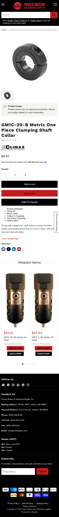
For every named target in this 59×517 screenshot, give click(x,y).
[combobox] (25, 15)
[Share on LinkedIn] (14, 249)
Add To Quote (30, 202)
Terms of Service (29, 506)
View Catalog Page (9, 238)
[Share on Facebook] (3, 249)
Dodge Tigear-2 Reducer (17, 21)
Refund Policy (27, 503)
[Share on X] (9, 249)
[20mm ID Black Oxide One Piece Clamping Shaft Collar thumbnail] (7, 95)
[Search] (54, 15)
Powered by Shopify (29, 512)
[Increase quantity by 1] (25, 175)
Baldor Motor (36, 21)
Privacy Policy (13, 503)
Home (4, 30)
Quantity (5, 169)
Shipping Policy (42, 503)
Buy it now (29, 193)
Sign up (42, 471)
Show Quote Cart (56, 222)
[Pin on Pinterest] (19, 249)
